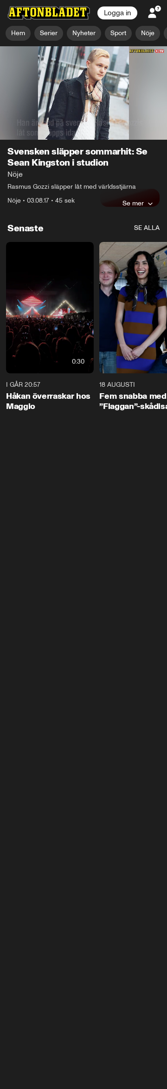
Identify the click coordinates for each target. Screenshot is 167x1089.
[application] (83, 93)
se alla (147, 228)
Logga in (117, 13)
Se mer (133, 203)
